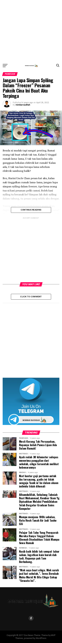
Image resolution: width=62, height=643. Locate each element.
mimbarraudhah (23, 105)
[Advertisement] (31, 31)
